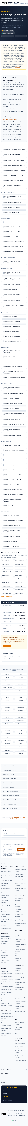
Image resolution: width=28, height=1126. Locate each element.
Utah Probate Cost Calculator (10, 92)
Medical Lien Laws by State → (10, 804)
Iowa (21, 697)
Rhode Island (20, 737)
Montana (7, 717)
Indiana (7, 697)
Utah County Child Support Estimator (12, 124)
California (7, 680)
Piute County (18, 586)
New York (7, 727)
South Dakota (21, 740)
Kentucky (21, 700)
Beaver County (6, 560)
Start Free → (6, 1096)
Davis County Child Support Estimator (12, 127)
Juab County (18, 579)
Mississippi (7, 714)
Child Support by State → (9, 787)
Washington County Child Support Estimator (14, 132)
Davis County (18, 568)
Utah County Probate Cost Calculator (12, 97)
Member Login (8, 1100)
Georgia (7, 690)
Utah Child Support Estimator (10, 119)
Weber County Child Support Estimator (12, 129)
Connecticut (7, 684)
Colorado (12, 656)
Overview (5, 1091)
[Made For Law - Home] (3, 1113)
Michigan (7, 710)
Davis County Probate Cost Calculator (12, 99)
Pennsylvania (7, 737)
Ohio (21, 730)
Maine (20, 704)
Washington (7, 750)
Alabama (7, 674)
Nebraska (20, 717)
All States (3, 11)
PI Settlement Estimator (7, 986)
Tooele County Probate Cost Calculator (13, 111)
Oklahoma (7, 733)
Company (4, 1078)
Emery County (18, 571)
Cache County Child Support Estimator (12, 134)
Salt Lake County (19, 589)
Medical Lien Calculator (7, 979)
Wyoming (11, 658)
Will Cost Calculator (6, 928)
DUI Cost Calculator (6, 1025)
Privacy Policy (20, 852)
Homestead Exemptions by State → (11, 795)
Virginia (20, 747)
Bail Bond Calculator (6, 1013)
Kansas (7, 700)
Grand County (18, 575)
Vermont (7, 747)
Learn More (7, 646)
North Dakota (7, 730)
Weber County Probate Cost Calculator (12, 102)
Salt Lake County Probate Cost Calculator (13, 94)
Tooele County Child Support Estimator (12, 137)
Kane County (5, 582)
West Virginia (20, 750)
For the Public (6, 1069)
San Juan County (6, 593)
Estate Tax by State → (8, 774)
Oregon (20, 733)
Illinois (20, 694)
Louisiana (7, 704)
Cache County (5, 564)
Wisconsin (7, 753)
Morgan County (6, 586)
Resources (5, 1073)
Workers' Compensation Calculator (5, 999)
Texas (20, 743)
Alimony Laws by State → (9, 783)
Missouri (20, 714)
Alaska (20, 674)
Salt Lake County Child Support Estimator (13, 122)
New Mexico (18, 658)
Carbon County (19, 564)
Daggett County (6, 568)
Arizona (5, 656)
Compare (5, 1093)
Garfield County (6, 575)
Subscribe (21, 849)
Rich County (5, 589)
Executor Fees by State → (9, 770)
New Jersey (7, 723)
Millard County (18, 582)
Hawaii (20, 690)
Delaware (20, 684)
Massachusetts (20, 707)
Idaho (5, 658)
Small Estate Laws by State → (10, 778)
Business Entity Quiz (20, 1043)
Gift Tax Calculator (5, 888)
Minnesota (20, 710)
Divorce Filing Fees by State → (10, 791)
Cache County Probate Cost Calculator (13, 109)
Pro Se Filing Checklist (20, 1060)
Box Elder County (19, 560)
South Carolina (7, 740)
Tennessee (7, 743)
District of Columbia (7, 687)
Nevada (18, 656)
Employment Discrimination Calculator (18, 904)
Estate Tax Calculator (6, 880)
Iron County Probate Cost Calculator (12, 114)
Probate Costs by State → (9, 766)
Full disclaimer (16, 67)
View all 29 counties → (7, 596)
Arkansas (21, 677)
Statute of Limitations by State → (11, 800)
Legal (3, 1082)
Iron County (5, 579)
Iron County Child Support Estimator (12, 139)
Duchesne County (6, 571)
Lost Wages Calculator (7, 976)
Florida (20, 687)
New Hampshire (20, 720)
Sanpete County (19, 593)
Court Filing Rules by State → (10, 808)
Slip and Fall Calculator (7, 989)
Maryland (7, 707)
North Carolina (20, 727)
